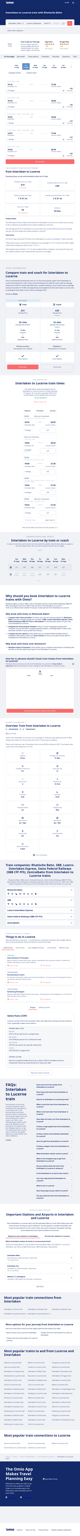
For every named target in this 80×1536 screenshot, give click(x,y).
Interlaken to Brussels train (62, 1371)
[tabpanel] (40, 696)
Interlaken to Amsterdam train (63, 1420)
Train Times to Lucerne (46, 1457)
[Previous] (10, 560)
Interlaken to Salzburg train (14, 1389)
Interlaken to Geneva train (37, 1309)
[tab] (15, 72)
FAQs (75, 56)
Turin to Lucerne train (36, 1385)
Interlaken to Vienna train (61, 1402)
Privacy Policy (43, 1530)
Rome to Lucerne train (36, 1411)
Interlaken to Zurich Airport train (40, 1314)
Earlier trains (31, 520)
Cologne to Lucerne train (61, 1363)
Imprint (19, 1530)
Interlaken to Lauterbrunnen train (16, 1314)
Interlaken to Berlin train (13, 1420)
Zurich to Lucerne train (12, 1385)
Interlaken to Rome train (37, 1415)
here (56, 527)
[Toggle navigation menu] (73, 3)
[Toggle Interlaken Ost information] (71, 1268)
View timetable (23, 213)
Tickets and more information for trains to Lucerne (22, 1339)
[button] (47, 23)
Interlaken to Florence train (14, 1393)
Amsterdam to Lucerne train (14, 1376)
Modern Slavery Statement (61, 1530)
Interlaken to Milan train (37, 1371)
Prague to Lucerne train (60, 1415)
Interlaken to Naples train (37, 1380)
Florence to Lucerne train (13, 1398)
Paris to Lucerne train (36, 1424)
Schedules (45, 56)
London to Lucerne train (37, 1367)
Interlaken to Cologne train (14, 1371)
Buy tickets (21, 56)
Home (8, 1457)
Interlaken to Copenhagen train (63, 1389)
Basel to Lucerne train (60, 1385)
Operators (66, 56)
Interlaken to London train (14, 1402)
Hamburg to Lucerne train (13, 1424)
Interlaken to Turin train (37, 1402)
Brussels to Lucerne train (37, 1376)
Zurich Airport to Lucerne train (15, 1448)
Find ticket (22, 188)
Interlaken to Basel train (37, 1389)
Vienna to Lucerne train (12, 1363)
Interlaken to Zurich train (13, 1309)
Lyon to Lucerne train (12, 1367)
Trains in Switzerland (27, 1457)
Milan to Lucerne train (36, 1398)
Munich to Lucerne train (61, 1407)
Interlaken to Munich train (61, 1309)
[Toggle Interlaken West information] (71, 1257)
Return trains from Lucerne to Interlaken (21, 1333)
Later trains (49, 520)
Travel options (33, 56)
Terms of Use (30, 1530)
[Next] (71, 66)
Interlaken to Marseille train (62, 1393)
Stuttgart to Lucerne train (37, 1393)
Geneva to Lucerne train (61, 1367)
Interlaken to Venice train (61, 1380)
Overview (55, 56)
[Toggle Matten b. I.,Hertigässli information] (71, 1278)
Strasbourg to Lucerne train (14, 1411)
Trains (15, 1457)
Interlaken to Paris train (13, 1380)
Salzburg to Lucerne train (61, 1411)
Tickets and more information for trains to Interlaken (56, 1334)
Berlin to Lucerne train (36, 1363)
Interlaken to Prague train (61, 1376)
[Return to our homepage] (10, 3)
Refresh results (39, 402)
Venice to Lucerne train (60, 1398)
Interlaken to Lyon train (36, 1420)
